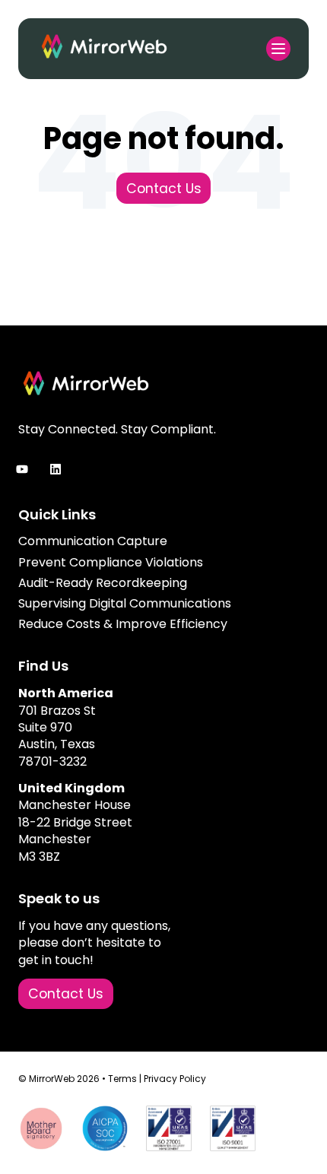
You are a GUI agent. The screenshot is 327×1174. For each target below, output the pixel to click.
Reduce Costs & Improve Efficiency (122, 624)
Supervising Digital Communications (124, 603)
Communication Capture (92, 541)
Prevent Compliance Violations (110, 562)
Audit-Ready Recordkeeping (102, 583)
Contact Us (164, 188)
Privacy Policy (175, 1078)
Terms (122, 1078)
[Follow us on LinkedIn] (55, 469)
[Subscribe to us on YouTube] (22, 469)
